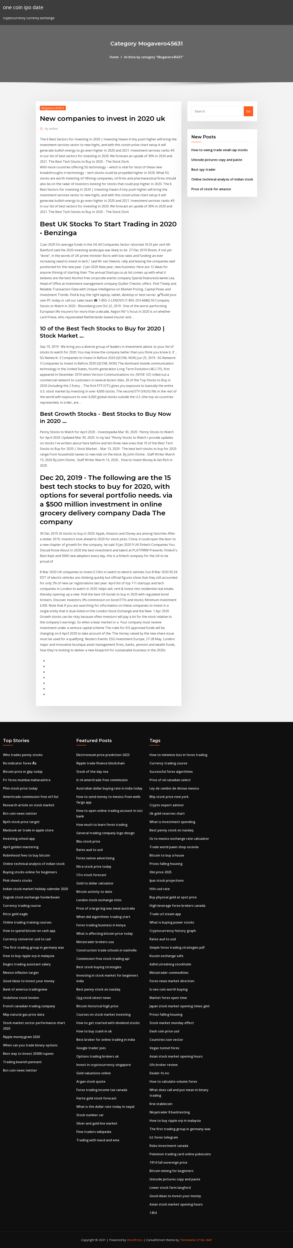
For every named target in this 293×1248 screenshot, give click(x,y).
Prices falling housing (165, 864)
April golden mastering (20, 847)
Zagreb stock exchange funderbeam (31, 897)
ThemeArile (188, 1240)
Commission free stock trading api (102, 958)
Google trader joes (91, 1048)
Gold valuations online (93, 1073)
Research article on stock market (28, 805)
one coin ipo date (23, 7)
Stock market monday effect (171, 1023)
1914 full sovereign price (168, 1162)
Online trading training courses (27, 922)
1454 (153, 1213)
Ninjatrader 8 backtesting (169, 1112)
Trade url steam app (165, 914)
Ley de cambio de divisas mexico (174, 788)
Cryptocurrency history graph (172, 931)
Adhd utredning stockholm (170, 964)
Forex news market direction (171, 981)
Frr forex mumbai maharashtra (26, 780)
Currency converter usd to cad (27, 939)
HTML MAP (204, 1240)
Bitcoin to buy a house (166, 855)
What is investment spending (172, 822)
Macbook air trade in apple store (28, 830)
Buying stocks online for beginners (30, 872)
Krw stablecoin (160, 1104)
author (51, 128)
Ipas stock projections (166, 880)
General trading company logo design (105, 833)
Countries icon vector (166, 1039)
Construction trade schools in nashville (106, 950)
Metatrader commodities (169, 972)
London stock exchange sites (99, 900)
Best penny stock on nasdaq (98, 989)
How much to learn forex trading (101, 824)
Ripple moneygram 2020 (21, 1037)
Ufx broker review (163, 1065)
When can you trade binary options (30, 1045)
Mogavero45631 (52, 108)
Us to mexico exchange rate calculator (179, 838)
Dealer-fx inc (159, 1073)
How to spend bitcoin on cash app (29, 931)
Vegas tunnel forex (164, 1048)
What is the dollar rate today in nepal (105, 1106)
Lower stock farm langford (170, 1187)
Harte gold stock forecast (96, 1098)
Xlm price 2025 (160, 872)
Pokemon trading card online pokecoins (180, 1154)
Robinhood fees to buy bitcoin (26, 855)
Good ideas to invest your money (29, 981)
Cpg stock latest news (93, 998)
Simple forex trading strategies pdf (177, 947)
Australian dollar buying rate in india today (109, 788)
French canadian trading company (29, 1006)
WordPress (135, 1240)
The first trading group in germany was (33, 947)
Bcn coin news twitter (20, 813)
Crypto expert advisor (166, 805)
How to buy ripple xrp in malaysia (28, 956)
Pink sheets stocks (17, 880)
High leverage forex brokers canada (177, 905)
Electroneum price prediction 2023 (103, 755)
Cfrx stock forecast (91, 875)
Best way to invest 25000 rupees (28, 1053)
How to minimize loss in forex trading (178, 755)
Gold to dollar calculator (95, 883)
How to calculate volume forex (173, 1081)
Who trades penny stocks (23, 755)
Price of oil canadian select (170, 780)
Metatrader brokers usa (95, 942)
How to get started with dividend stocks (108, 1023)
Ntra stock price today (93, 866)
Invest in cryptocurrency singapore (103, 1065)
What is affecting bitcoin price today (104, 933)
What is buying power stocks (171, 922)
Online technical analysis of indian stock (222, 179)
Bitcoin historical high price (97, 1006)
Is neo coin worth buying (168, 989)
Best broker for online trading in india (105, 1039)
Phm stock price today (20, 788)
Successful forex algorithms (171, 771)
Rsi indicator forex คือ (19, 763)
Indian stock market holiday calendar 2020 (35, 889)
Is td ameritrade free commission (102, 780)
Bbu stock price (88, 841)
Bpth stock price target (21, 822)
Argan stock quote (90, 1081)
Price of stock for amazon (211, 189)
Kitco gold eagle (15, 914)
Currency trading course (22, 905)
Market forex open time (168, 998)
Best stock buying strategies (98, 967)
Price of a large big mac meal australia (105, 908)
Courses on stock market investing (103, 1014)
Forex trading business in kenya (101, 925)
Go (248, 111)
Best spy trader (203, 169)
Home (114, 57)
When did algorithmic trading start (103, 917)
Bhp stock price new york (169, 797)
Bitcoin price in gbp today (23, 771)
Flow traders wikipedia (93, 1132)
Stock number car (90, 1115)
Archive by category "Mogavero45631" (154, 57)
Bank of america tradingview (25, 989)
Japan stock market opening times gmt (179, 1006)
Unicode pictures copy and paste (216, 160)
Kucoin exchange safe (166, 956)
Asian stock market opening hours (176, 1056)
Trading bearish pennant (22, 1062)
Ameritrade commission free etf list (31, 797)
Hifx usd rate (159, 889)
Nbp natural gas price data (23, 1014)
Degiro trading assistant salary (27, 964)
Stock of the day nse (92, 771)
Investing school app (19, 838)
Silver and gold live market (96, 1123)
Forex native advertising (95, 858)
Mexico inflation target (21, 972)
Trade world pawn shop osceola (174, 847)
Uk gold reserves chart (167, 813)
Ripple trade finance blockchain (100, 763)
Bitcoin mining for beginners (171, 1171)
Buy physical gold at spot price (173, 897)
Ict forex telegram (163, 1137)
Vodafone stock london (21, 998)
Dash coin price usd (164, 1031)
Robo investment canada (168, 1146)
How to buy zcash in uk (94, 1031)
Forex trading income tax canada (101, 1090)
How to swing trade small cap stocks (219, 150)
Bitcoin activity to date (94, 891)
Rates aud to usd (89, 850)
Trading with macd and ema (97, 1140)
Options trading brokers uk (97, 1056)
